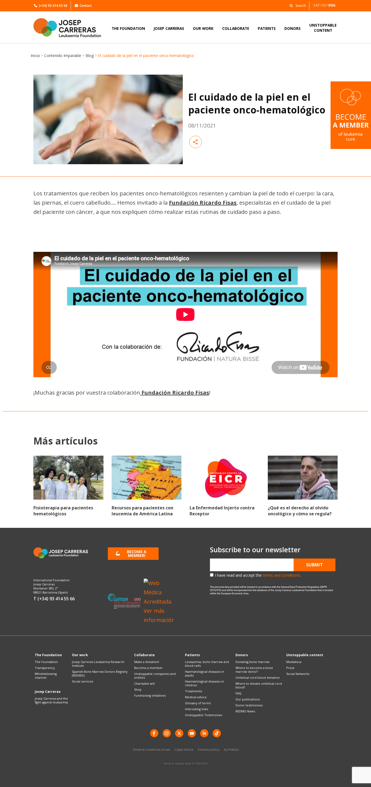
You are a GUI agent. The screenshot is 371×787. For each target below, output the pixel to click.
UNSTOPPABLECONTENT (323, 28)
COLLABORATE (235, 28)
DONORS (292, 28)
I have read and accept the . (258, 575)
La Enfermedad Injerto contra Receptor (222, 511)
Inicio (35, 55)
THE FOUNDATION (128, 28)
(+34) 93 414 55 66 (53, 5)
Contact (86, 5)
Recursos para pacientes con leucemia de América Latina (142, 511)
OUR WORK (203, 28)
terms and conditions (281, 575)
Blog (90, 55)
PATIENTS (267, 28)
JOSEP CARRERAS (169, 28)
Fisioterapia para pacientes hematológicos (63, 511)
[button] (296, 5)
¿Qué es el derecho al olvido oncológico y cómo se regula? (300, 511)
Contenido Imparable (62, 55)
